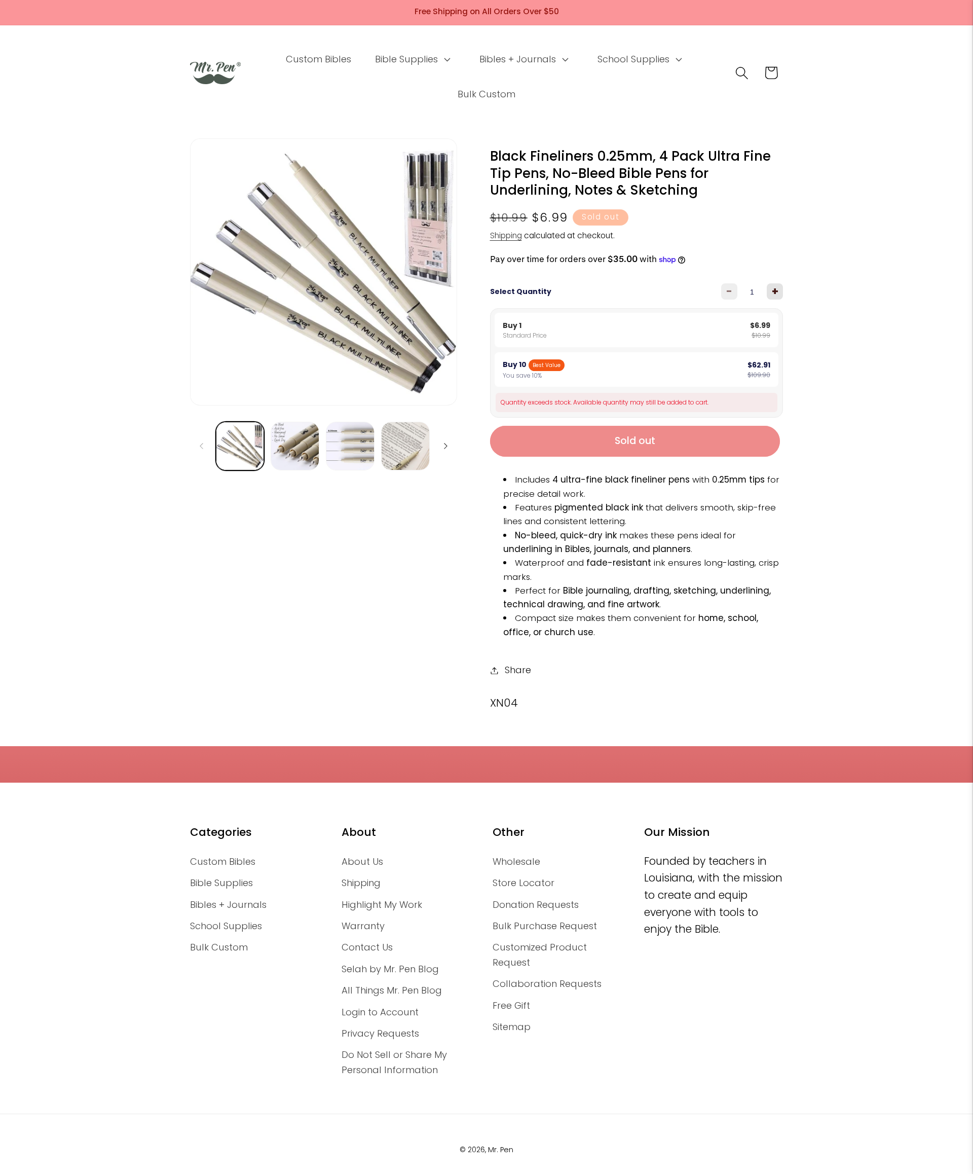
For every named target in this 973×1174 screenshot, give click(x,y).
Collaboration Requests (547, 983)
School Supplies (226, 926)
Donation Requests (536, 904)
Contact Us (367, 947)
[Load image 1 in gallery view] (240, 446)
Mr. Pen (500, 1150)
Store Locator (523, 882)
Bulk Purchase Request (545, 926)
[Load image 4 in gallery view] (405, 446)
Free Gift (511, 1005)
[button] (411, 59)
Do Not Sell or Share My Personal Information (394, 1062)
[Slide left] (201, 446)
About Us (362, 861)
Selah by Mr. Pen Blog (390, 969)
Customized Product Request (540, 954)
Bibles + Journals (228, 904)
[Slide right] (446, 446)
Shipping (506, 235)
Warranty (363, 926)
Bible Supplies (221, 882)
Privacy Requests (380, 1033)
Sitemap (512, 1026)
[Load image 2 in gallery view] (295, 446)
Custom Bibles (222, 861)
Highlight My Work (382, 904)
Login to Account (380, 1012)
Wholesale (516, 861)
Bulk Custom (219, 947)
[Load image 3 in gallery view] (350, 446)
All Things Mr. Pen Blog (392, 990)
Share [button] (518, 670)
